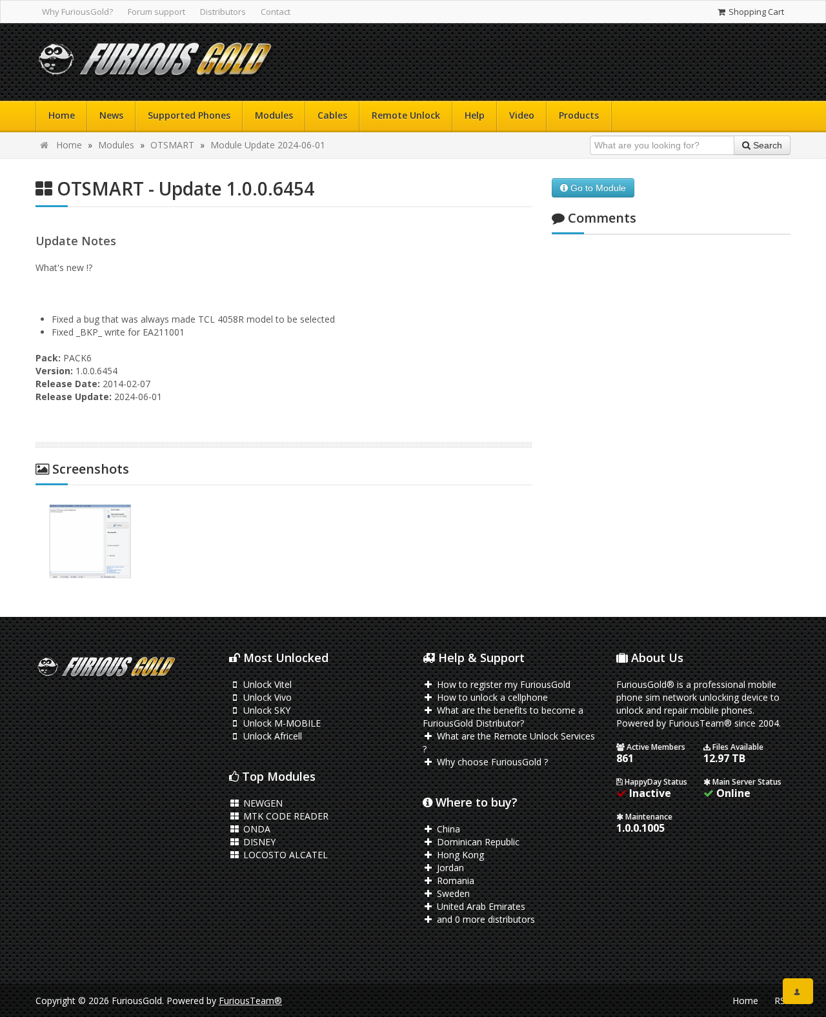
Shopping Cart (755, 11)
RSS (782, 1000)
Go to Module (597, 188)
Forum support (156, 11)
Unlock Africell (271, 736)
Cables (332, 115)
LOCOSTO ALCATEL (284, 855)
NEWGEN (262, 803)
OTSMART (172, 145)
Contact (275, 11)
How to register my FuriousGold (502, 684)
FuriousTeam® (250, 1000)
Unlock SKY (265, 710)
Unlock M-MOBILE (281, 723)
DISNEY (258, 842)
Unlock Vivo (266, 697)
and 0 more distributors (484, 919)
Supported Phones (189, 115)
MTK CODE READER (284, 816)
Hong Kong (459, 855)
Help (475, 115)
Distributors (223, 11)
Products (579, 115)
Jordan (449, 867)
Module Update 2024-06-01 (267, 145)
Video (521, 115)
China (447, 829)
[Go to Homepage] (154, 62)
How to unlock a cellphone (491, 697)
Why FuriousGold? (77, 11)
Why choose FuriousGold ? (491, 762)
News (111, 115)
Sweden (452, 893)
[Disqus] (671, 415)
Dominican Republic (476, 842)
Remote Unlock (406, 115)
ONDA (255, 829)
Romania (454, 880)
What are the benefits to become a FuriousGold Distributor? (503, 716)
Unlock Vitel (266, 684)
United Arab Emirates (479, 906)
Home (61, 115)
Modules (274, 115)
